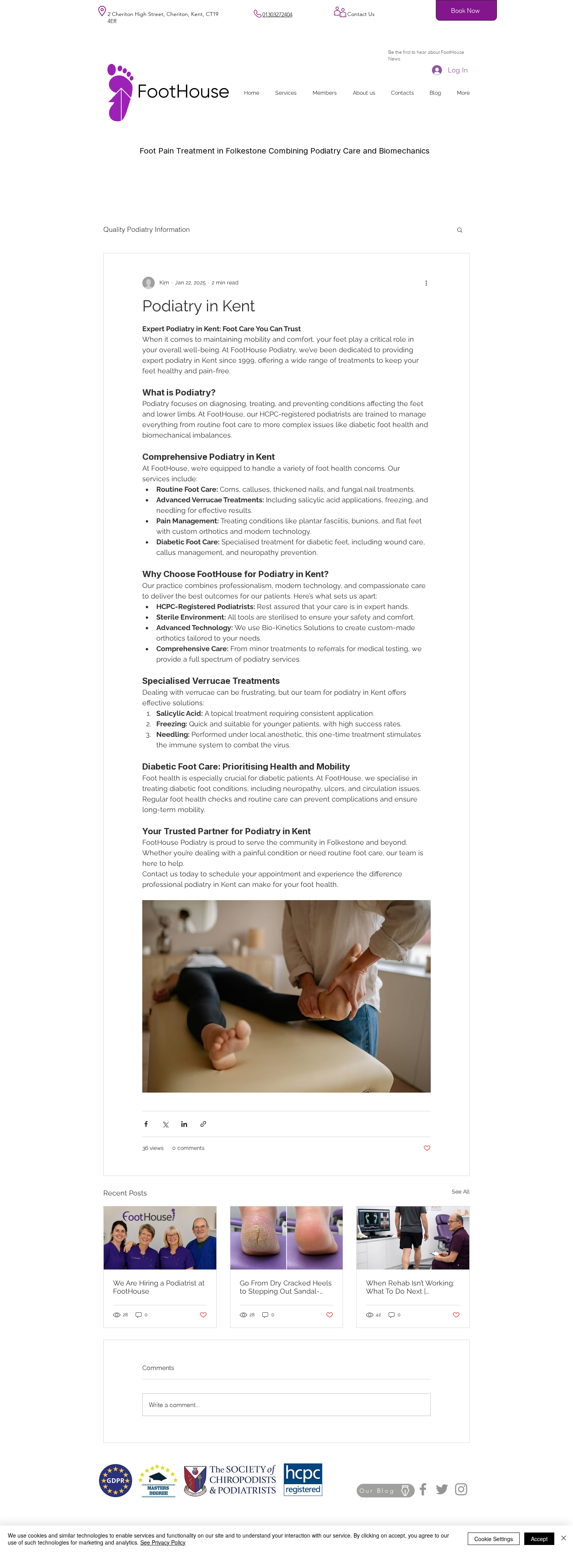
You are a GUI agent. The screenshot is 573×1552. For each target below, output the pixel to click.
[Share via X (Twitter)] (165, 1124)
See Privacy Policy (163, 1542)
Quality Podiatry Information (146, 229)
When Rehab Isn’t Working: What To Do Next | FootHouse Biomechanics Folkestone (410, 1287)
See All (461, 1191)
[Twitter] (442, 1489)
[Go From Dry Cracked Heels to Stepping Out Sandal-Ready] (286, 1237)
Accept (539, 1539)
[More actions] (426, 283)
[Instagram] (461, 1489)
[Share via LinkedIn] (184, 1124)
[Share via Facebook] (146, 1124)
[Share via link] (203, 1124)
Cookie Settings (493, 1539)
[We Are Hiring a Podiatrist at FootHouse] (160, 1237)
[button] (459, 229)
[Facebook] (423, 1489)
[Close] (563, 1539)
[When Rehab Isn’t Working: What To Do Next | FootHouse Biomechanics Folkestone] (413, 1237)
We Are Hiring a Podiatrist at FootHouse (159, 1287)
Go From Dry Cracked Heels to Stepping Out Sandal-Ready (286, 1287)
